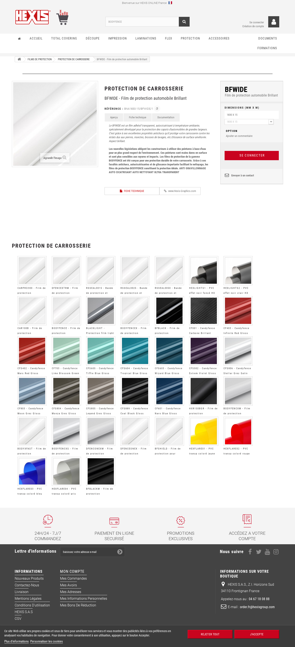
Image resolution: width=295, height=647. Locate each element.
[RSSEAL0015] (100, 270)
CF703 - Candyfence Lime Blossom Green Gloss (65, 373)
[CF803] (32, 391)
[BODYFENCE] (66, 310)
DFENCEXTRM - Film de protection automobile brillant (65, 293)
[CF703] (66, 350)
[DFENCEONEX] (135, 431)
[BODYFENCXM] (238, 391)
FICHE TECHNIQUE (133, 191)
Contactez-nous (27, 585)
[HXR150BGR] (203, 391)
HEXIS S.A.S (24, 612)
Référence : (114, 108)
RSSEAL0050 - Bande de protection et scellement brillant (168, 293)
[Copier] (157, 109)
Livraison (22, 592)
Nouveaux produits (29, 578)
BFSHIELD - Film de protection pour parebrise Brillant (168, 453)
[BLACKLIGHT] (100, 310)
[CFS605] (100, 350)
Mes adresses (70, 592)
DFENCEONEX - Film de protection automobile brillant (134, 453)
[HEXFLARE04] (66, 471)
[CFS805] (100, 391)
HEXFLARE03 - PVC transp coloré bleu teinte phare (29, 493)
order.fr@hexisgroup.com (257, 607)
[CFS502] (203, 350)
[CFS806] (238, 350)
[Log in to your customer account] (273, 22)
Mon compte (72, 571)
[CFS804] (66, 391)
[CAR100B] (32, 310)
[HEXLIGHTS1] (203, 270)
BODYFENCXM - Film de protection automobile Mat (237, 413)
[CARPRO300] (32, 270)
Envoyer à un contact (242, 175)
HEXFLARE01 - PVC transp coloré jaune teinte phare (202, 453)
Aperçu (114, 117)
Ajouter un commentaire (239, 133)
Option (232, 131)
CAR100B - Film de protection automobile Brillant (30, 333)
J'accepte (256, 634)
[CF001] (203, 310)
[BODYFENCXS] (66, 431)
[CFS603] (169, 350)
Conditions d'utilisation (32, 605)
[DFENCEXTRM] (66, 270)
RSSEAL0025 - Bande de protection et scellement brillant (134, 293)
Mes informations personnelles (83, 598)
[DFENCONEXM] (100, 431)
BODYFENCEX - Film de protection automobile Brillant (134, 333)
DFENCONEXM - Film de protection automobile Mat (99, 453)
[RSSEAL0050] (169, 270)
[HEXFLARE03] (32, 471)
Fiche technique (137, 117)
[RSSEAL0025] (135, 270)
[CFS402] (32, 350)
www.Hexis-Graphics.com (182, 191)
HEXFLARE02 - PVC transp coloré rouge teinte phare (237, 453)
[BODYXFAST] (32, 431)
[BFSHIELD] (169, 431)
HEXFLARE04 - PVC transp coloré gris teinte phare (64, 493)
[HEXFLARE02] (238, 431)
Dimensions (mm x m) (242, 107)
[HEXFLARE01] (203, 431)
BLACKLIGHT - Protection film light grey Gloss (100, 333)
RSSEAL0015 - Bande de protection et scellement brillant (99, 293)
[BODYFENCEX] (135, 310)
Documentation (165, 117)
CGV (18, 619)
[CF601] (169, 391)
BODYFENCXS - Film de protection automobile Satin (65, 453)
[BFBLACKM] (100, 471)
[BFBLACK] (169, 310)
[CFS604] (135, 350)
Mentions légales (28, 598)
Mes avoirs (68, 585)
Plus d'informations (16, 641)
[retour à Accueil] (19, 59)
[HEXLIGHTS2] (238, 270)
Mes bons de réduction (78, 605)
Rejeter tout (210, 634)
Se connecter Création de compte (253, 24)
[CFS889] (135, 391)
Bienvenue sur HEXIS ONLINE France (144, 3)
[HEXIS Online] (57, 17)
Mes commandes (73, 578)
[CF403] (238, 310)
